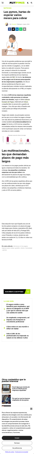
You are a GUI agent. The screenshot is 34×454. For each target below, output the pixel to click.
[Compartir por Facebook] (9, 29)
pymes (5, 250)
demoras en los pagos (20, 246)
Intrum (26, 102)
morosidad (28, 248)
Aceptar (17, 438)
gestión (17, 248)
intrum (23, 248)
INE (13, 77)
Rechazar (17, 443)
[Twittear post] (13, 29)
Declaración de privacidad (21, 451)
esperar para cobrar (8, 248)
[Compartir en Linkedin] (17, 29)
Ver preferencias (17, 448)
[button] (31, 409)
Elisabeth (14, 24)
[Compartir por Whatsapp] (20, 29)
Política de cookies (9, 451)
